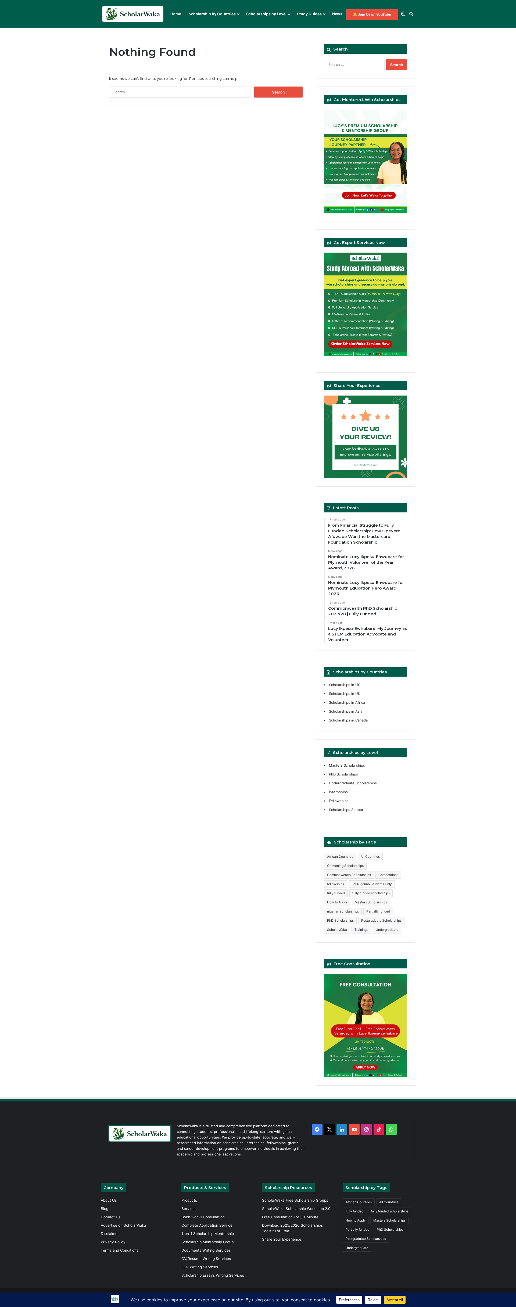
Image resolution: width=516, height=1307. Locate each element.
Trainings (361, 930)
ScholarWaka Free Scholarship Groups (295, 1200)
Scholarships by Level (266, 14)
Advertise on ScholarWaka (124, 1225)
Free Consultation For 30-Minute (290, 1217)
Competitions (388, 875)
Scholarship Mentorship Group (207, 1242)
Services (188, 1209)
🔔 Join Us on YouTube (372, 14)
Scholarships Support (347, 809)
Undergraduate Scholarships (353, 783)
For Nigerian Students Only (372, 884)
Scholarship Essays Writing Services (212, 1275)
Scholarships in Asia (345, 711)
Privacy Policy (113, 1242)
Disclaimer (110, 1233)
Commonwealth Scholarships (349, 875)
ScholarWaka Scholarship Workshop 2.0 (296, 1209)
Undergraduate (387, 930)
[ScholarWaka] (132, 14)
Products (189, 1200)
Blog (104, 1209)
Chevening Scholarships (345, 866)
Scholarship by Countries (212, 14)
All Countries (370, 856)
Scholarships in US (344, 685)
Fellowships (339, 801)
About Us (109, 1200)
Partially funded (378, 911)
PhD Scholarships (343, 774)
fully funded (336, 893)
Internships (338, 792)
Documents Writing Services (206, 1250)
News (337, 14)
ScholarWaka (337, 930)
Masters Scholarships (347, 765)
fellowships (335, 884)
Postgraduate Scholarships (381, 920)
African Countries (340, 856)
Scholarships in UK (344, 693)
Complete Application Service (206, 1225)
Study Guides (309, 14)
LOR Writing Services (199, 1267)
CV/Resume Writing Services (206, 1258)
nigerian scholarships (343, 911)
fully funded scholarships (371, 893)
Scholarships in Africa (347, 702)
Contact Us (110, 1217)
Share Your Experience (281, 1239)
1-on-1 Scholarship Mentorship (207, 1233)
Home (175, 14)
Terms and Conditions (119, 1250)
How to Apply (337, 902)
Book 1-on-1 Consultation (203, 1217)
